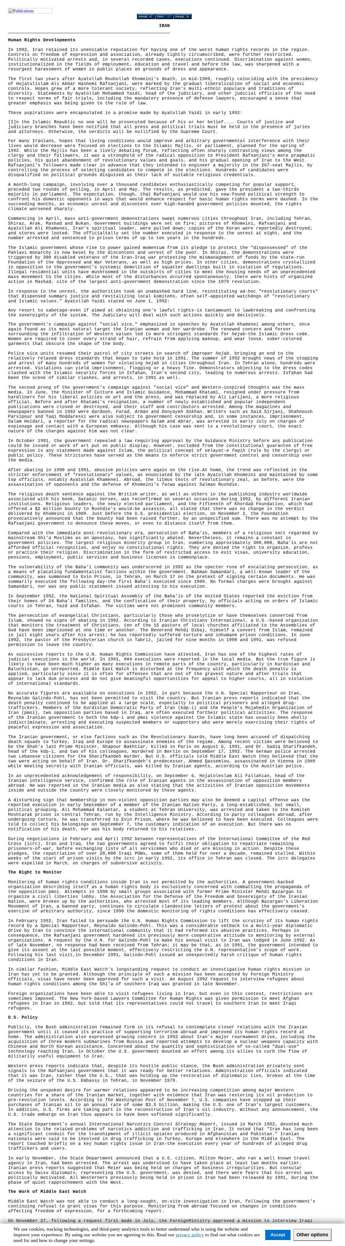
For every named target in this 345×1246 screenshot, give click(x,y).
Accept (278, 1235)
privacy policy (190, 1234)
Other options (312, 1234)
